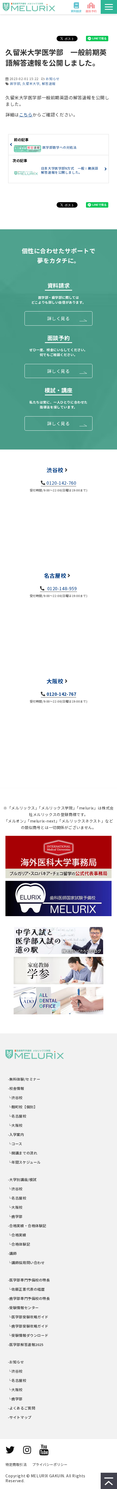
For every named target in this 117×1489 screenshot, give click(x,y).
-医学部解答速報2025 (26, 1344)
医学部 (15, 83)
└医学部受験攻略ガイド (28, 1316)
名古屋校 (55, 575)
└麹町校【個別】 (22, 1106)
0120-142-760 (61, 483)
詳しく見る (58, 318)
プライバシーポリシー (49, 1464)
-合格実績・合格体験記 (27, 1225)
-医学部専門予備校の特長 (29, 1279)
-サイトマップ (20, 1417)
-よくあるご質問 (21, 1408)
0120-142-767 (61, 694)
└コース (15, 1143)
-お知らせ (16, 1361)
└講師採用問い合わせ (26, 1262)
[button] (109, 7)
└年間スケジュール (24, 1162)
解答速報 (49, 83)
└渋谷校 (15, 1097)
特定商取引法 (16, 1464)
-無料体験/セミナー (24, 1079)
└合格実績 (17, 1234)
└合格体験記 (19, 1244)
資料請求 (76, 11)
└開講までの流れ (22, 1152)
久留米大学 (30, 83)
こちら (26, 114)
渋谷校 (55, 470)
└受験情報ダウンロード (28, 1335)
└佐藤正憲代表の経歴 (26, 1289)
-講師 (12, 1253)
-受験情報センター (23, 1307)
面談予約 (91, 11)
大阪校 (55, 681)
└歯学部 (15, 1216)
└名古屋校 (17, 1116)
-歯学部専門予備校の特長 (29, 1298)
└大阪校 (15, 1125)
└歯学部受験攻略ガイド (28, 1326)
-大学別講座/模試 (22, 1179)
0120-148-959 (61, 588)
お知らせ (52, 78)
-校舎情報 (16, 1088)
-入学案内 (16, 1134)
